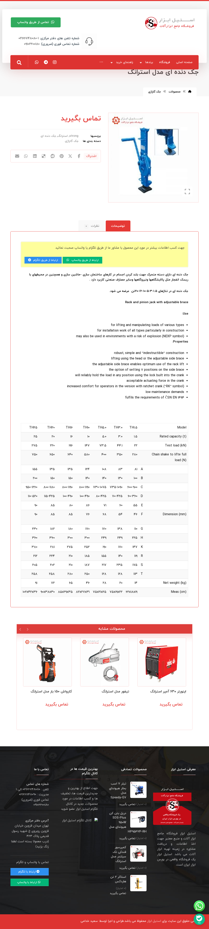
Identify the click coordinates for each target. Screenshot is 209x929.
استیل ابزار (154, 921)
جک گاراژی (71, 141)
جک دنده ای (48, 136)
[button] (101, 62)
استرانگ (63, 136)
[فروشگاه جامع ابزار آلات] (170, 23)
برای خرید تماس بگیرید (166, 713)
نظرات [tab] (92, 226)
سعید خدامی (89, 921)
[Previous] (27, 629)
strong (73, 136)
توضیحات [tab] (118, 226)
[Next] (20, 629)
